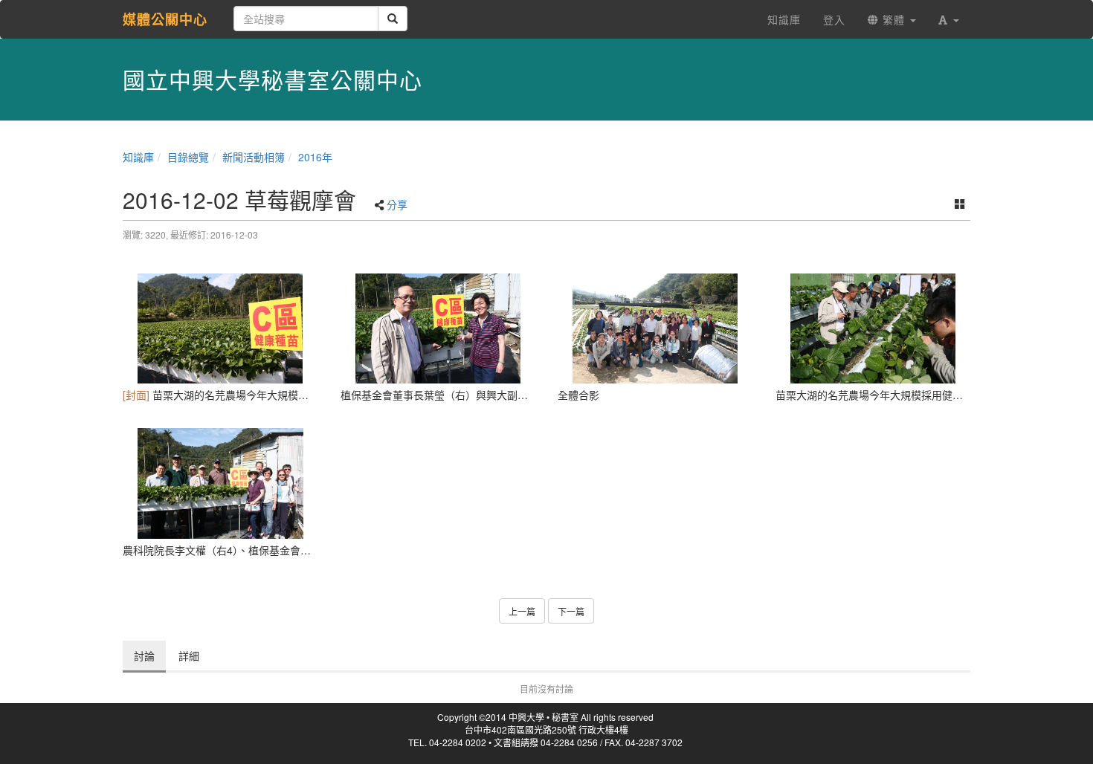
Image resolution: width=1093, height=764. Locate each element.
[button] (948, 19)
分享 (397, 204)
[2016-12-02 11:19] (220, 328)
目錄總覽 (188, 156)
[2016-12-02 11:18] (438, 328)
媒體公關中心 (165, 19)
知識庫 (138, 156)
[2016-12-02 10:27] (655, 328)
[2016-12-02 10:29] (873, 328)
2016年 (315, 156)
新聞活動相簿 (253, 156)
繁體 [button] (894, 19)
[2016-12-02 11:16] (220, 483)
